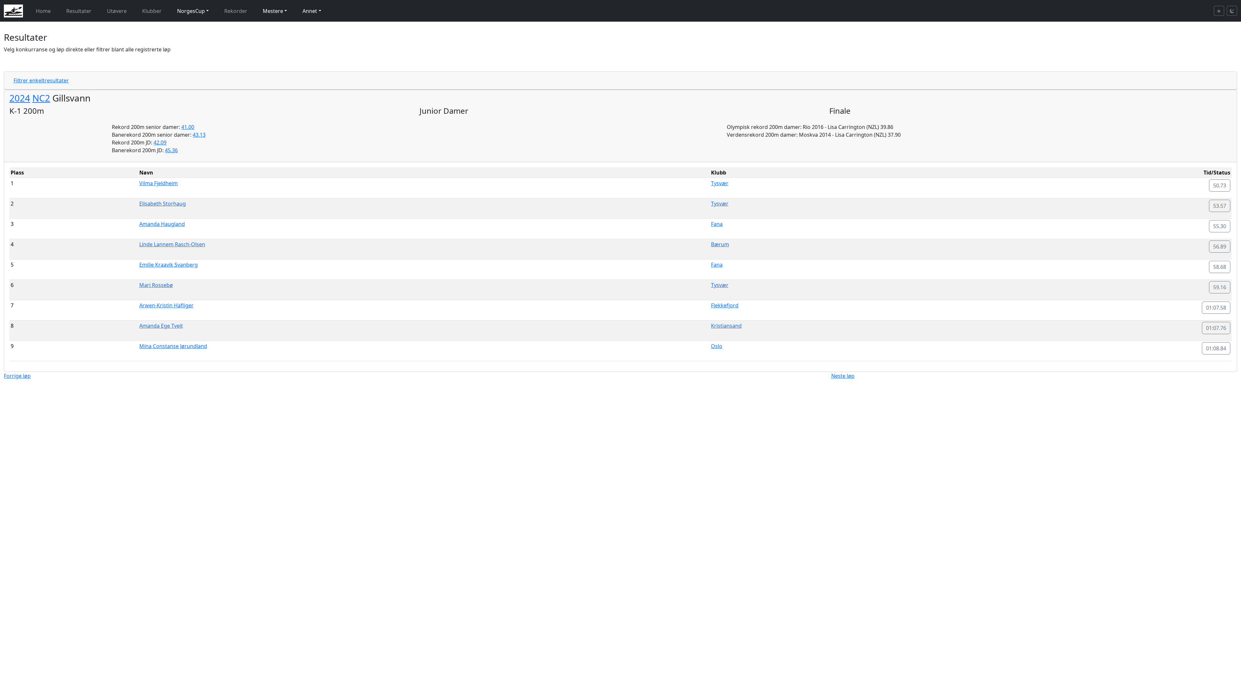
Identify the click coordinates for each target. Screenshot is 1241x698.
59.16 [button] (1219, 287)
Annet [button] (309, 11)
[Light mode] (1219, 11)
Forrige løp (17, 375)
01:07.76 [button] (1216, 328)
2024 (19, 98)
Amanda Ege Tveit (161, 325)
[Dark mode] (1232, 11)
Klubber (152, 11)
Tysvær (719, 183)
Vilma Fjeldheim (158, 183)
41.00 (187, 127)
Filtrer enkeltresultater (41, 80)
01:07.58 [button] (1216, 307)
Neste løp (842, 375)
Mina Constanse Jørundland (173, 346)
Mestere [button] (273, 11)
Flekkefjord (724, 305)
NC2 (41, 98)
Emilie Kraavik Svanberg (168, 264)
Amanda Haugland (162, 223)
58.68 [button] (1219, 266)
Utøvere (117, 11)
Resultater (78, 11)
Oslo (716, 346)
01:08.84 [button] (1216, 348)
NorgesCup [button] (191, 11)
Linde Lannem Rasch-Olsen (172, 244)
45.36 (171, 150)
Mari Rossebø (156, 285)
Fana (717, 223)
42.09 (160, 142)
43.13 (199, 134)
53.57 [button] (1219, 205)
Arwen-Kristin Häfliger (166, 305)
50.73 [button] (1219, 185)
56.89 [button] (1219, 246)
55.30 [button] (1219, 226)
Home (43, 11)
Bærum (720, 244)
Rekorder (235, 11)
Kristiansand (726, 325)
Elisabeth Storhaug (162, 203)
